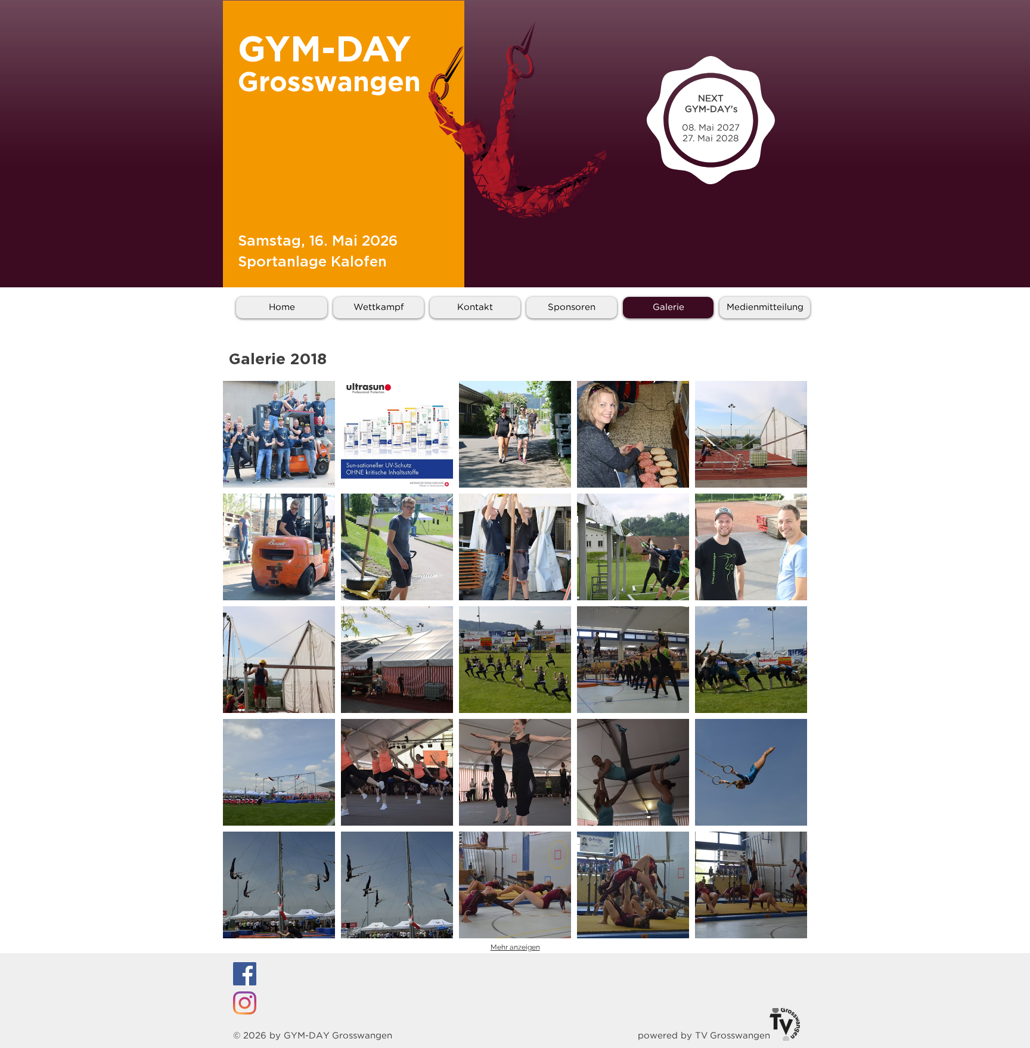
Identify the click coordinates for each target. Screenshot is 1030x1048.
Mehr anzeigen (515, 947)
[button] (279, 434)
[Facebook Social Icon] (244, 973)
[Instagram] (244, 1003)
